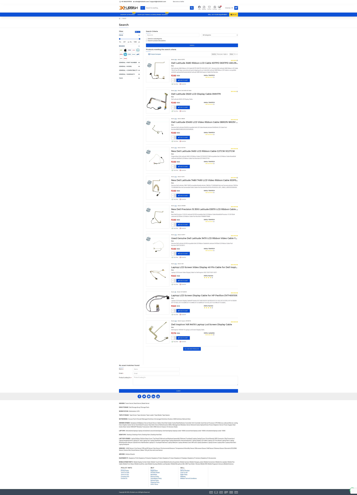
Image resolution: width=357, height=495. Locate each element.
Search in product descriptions (157, 40)
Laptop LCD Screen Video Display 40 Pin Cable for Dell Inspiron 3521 (204, 267)
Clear (138, 32)
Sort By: (214, 54)
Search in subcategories (155, 38)
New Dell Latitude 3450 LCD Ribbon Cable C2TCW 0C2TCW (203, 151)
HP (175, 292)
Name (121, 369)
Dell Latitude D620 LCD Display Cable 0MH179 (196, 94)
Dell (176, 59)
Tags (121, 78)
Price (121, 35)
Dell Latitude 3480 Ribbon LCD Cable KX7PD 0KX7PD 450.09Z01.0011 (204, 63)
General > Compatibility (128, 70)
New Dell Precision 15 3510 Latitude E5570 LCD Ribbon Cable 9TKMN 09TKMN (204, 209)
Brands (122, 46)
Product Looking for (125, 377)
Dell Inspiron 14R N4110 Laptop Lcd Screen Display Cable (201, 324)
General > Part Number (128, 62)
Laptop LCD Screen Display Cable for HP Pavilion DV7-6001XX (204, 295)
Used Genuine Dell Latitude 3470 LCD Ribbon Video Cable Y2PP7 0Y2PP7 (204, 238)
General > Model (125, 66)
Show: (231, 54)
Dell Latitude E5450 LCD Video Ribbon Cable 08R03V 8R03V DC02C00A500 (204, 122)
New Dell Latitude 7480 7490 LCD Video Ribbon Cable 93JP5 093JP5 (204, 180)
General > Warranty (127, 74)
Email (120, 373)
